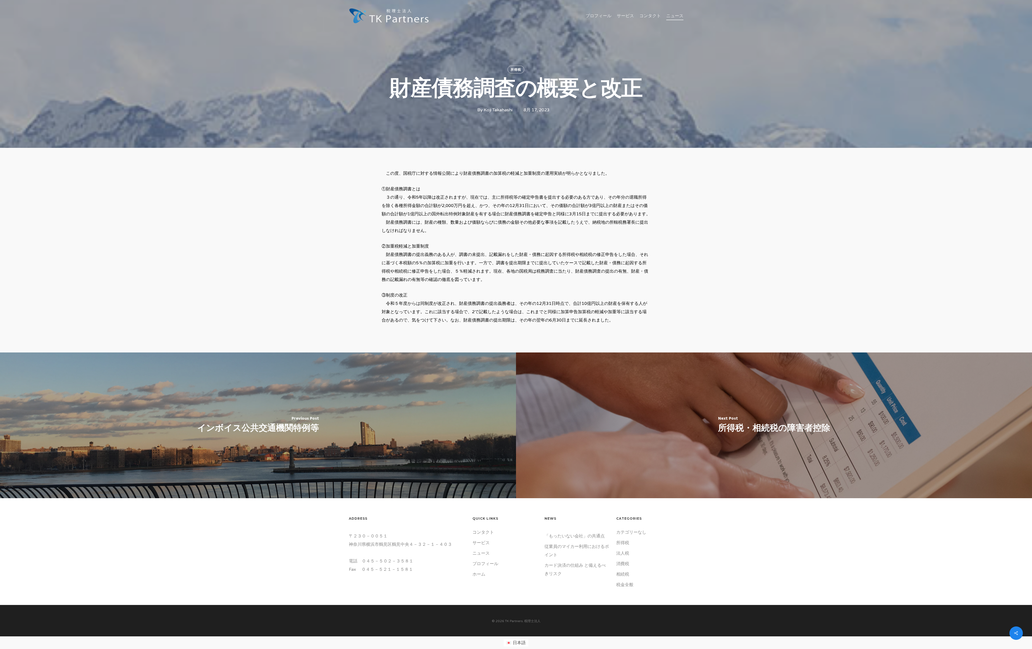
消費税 (622, 563)
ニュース (481, 553)
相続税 (622, 574)
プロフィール (485, 563)
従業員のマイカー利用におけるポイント (576, 551)
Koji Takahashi (498, 110)
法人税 (622, 553)
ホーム (478, 574)
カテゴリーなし (631, 532)
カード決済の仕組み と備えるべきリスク (575, 569)
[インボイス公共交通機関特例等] (258, 425)
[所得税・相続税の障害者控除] (774, 425)
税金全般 (624, 584)
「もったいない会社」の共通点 (574, 536)
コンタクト (483, 532)
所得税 (516, 69)
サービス (481, 542)
